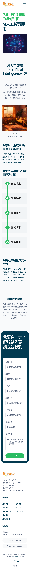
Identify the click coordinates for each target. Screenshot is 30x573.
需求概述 (9, 434)
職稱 (8, 374)
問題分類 (9, 422)
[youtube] (18, 561)
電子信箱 (9, 410)
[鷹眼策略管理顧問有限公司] (8, 2)
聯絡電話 (9, 398)
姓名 (8, 386)
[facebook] (12, 561)
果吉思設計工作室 (17, 556)
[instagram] (15, 561)
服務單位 (9, 362)
